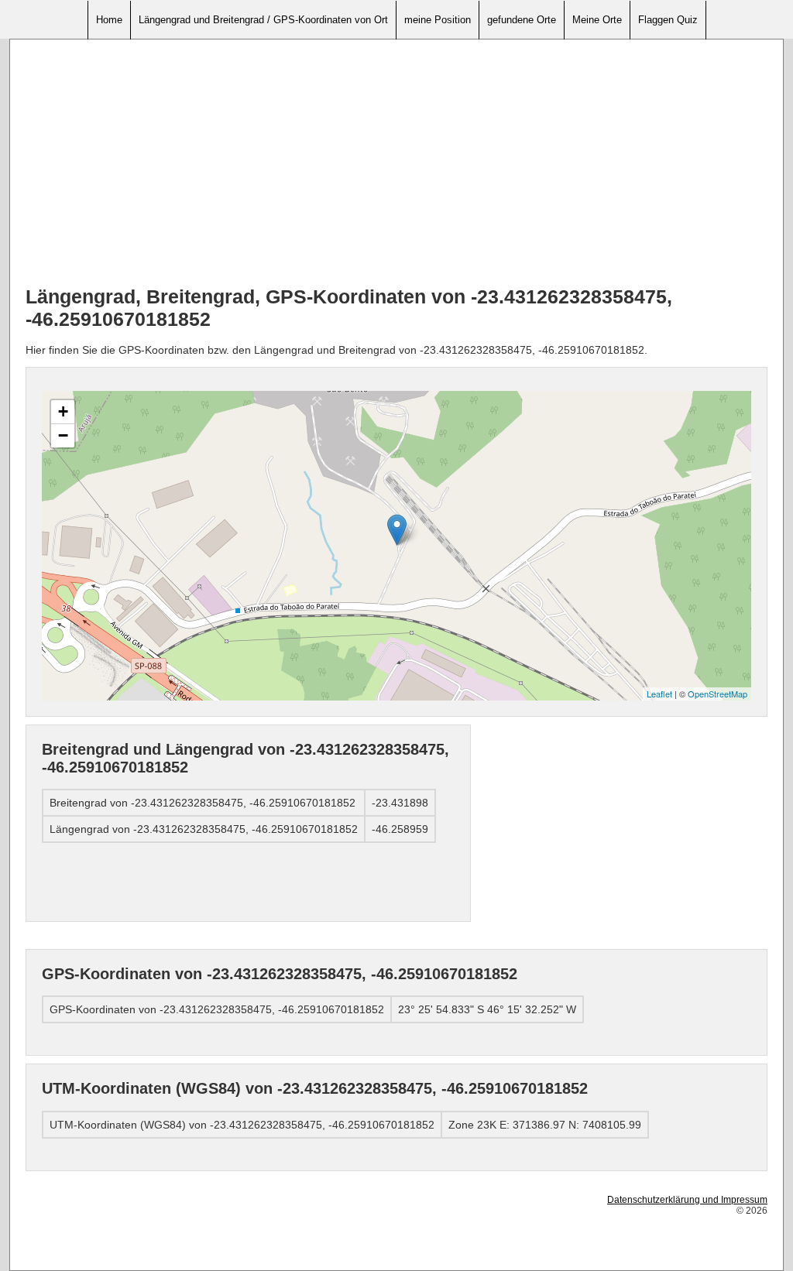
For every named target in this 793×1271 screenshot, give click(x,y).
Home (109, 20)
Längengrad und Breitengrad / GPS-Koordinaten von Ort (263, 20)
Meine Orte (597, 20)
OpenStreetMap (717, 693)
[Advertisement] (396, 163)
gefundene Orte (521, 20)
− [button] (63, 435)
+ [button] (63, 411)
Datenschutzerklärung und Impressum (687, 1199)
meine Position (437, 20)
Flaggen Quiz (668, 20)
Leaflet (659, 693)
